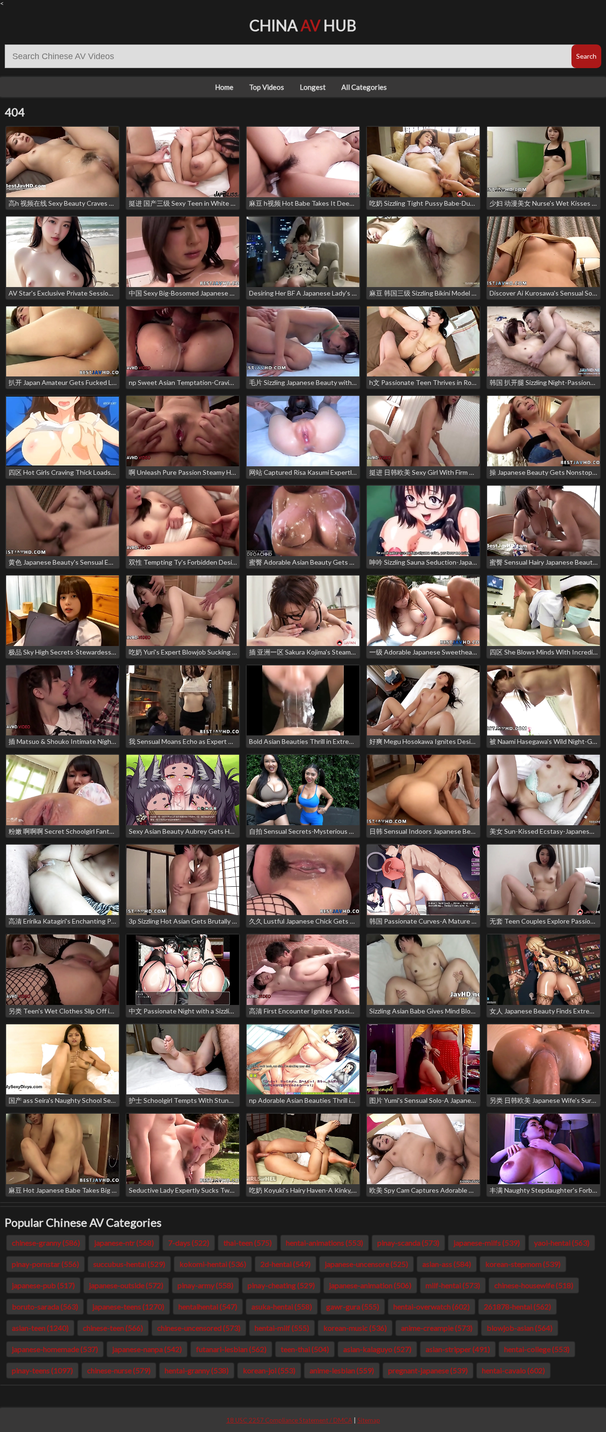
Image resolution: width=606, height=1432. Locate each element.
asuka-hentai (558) (281, 1306)
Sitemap (368, 1420)
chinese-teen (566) (113, 1327)
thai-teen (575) (247, 1242)
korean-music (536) (355, 1327)
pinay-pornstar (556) (45, 1263)
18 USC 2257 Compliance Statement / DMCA (289, 1420)
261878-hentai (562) (517, 1306)
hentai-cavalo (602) (513, 1370)
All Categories (364, 87)
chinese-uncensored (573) (199, 1327)
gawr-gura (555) (352, 1306)
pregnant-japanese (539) (428, 1370)
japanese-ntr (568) (124, 1242)
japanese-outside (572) (126, 1285)
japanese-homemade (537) (55, 1349)
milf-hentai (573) (453, 1285)
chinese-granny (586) (46, 1242)
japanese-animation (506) (370, 1285)
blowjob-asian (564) (520, 1327)
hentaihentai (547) (207, 1306)
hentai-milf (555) (282, 1327)
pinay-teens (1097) (42, 1370)
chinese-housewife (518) (533, 1285)
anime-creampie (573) (436, 1327)
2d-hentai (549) (285, 1263)
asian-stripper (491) (458, 1349)
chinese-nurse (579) (119, 1370)
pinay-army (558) (205, 1285)
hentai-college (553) (537, 1349)
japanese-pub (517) (43, 1285)
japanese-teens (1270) (128, 1306)
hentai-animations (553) (324, 1242)
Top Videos (266, 87)
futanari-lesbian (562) (231, 1349)
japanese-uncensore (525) (366, 1263)
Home (224, 87)
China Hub (303, 25)
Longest (313, 87)
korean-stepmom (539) (523, 1263)
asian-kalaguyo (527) (377, 1349)
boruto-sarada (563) (45, 1306)
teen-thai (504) (305, 1349)
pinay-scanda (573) (408, 1242)
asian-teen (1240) (40, 1327)
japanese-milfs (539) (487, 1242)
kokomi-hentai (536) (212, 1263)
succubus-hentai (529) (129, 1263)
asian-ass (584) (446, 1263)
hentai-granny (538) (197, 1370)
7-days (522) (188, 1242)
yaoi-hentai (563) (561, 1242)
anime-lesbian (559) (342, 1370)
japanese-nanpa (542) (147, 1349)
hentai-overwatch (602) (431, 1306)
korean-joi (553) (269, 1370)
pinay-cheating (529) (281, 1285)
